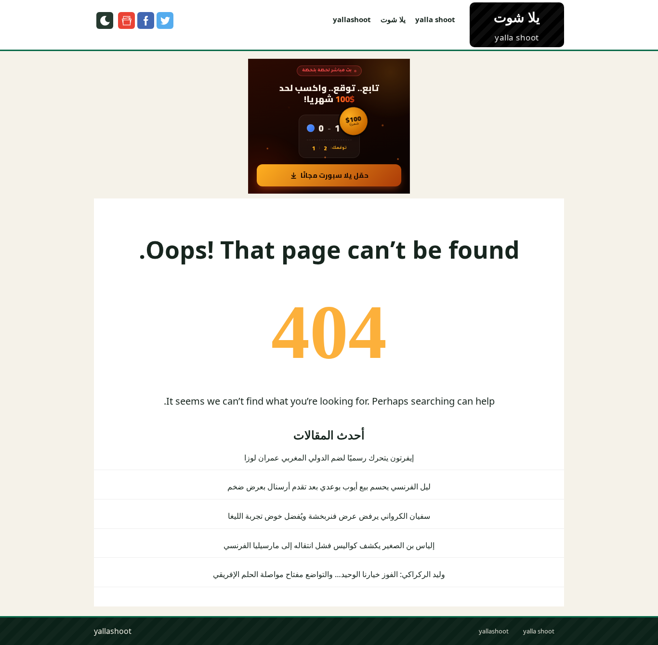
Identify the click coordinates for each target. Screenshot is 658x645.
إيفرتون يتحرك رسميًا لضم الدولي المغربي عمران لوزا (329, 457)
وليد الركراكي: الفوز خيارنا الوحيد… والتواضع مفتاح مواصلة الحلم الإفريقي (329, 574)
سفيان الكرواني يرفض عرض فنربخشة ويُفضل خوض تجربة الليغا (329, 516)
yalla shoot (435, 19)
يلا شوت (393, 19)
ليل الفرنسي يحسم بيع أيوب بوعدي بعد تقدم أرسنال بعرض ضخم (329, 486)
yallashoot (352, 19)
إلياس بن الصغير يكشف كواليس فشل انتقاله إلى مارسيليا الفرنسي (329, 545)
